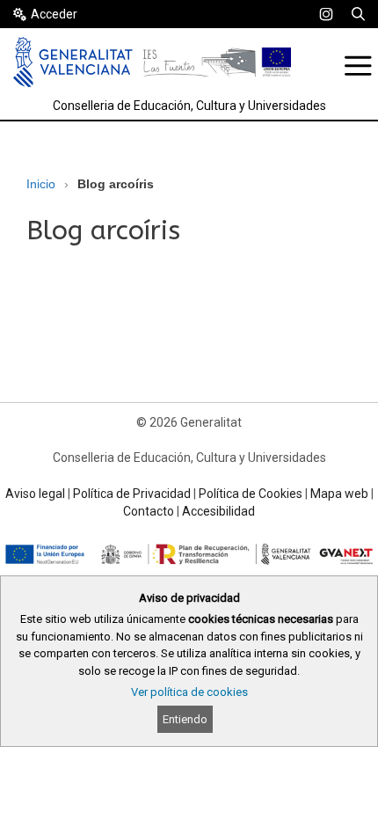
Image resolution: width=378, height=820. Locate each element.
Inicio (40, 184)
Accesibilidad (218, 511)
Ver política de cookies (189, 692)
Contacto (148, 511)
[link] (326, 14)
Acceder (54, 14)
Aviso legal (35, 494)
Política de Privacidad (132, 494)
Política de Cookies (250, 494)
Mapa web (339, 494)
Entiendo (185, 719)
